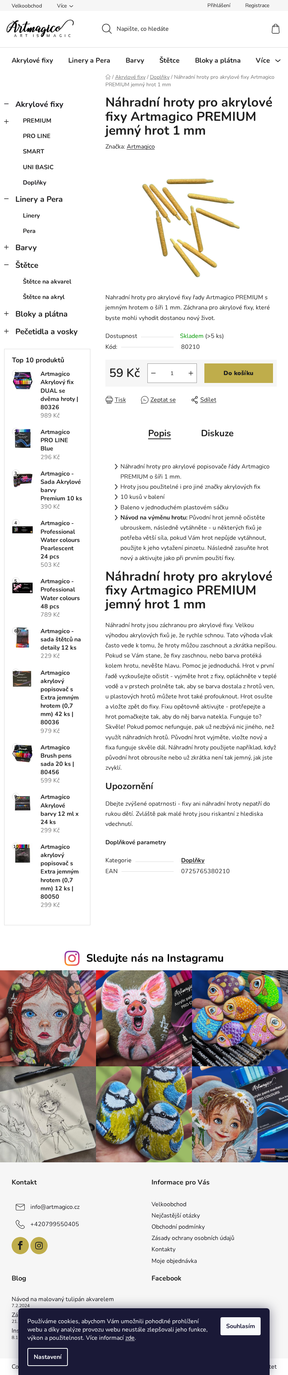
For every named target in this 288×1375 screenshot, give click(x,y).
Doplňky (34, 183)
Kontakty (164, 1249)
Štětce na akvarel (47, 282)
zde (130, 1338)
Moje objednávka (174, 1261)
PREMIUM (37, 121)
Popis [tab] (159, 433)
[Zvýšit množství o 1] (190, 373)
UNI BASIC (38, 167)
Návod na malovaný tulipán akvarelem (63, 1299)
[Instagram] (39, 1245)
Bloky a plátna (41, 314)
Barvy (26, 247)
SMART (33, 151)
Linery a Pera (39, 199)
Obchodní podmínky (178, 1227)
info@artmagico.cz (55, 1207)
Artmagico (141, 147)
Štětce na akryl (43, 297)
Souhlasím (240, 1326)
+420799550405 (54, 1224)
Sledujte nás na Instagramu (155, 958)
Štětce (26, 265)
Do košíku (239, 373)
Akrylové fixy (39, 104)
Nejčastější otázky (176, 1215)
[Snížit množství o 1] (153, 373)
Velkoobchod (27, 5)
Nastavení (48, 1357)
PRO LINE (37, 136)
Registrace (257, 5)
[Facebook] (20, 1245)
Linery (31, 216)
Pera (29, 231)
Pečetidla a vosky (46, 331)
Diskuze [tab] (217, 433)
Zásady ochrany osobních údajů (193, 1238)
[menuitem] (32, 60)
